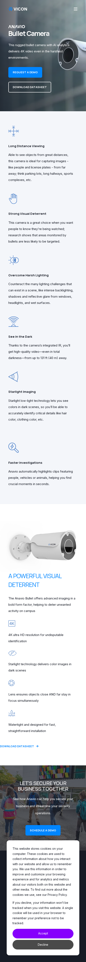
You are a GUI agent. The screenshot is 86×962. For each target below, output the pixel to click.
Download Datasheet (17, 746)
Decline (43, 944)
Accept (43, 933)
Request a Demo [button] (25, 72)
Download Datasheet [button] (30, 87)
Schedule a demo (43, 830)
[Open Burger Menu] (75, 9)
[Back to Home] (17, 8)
